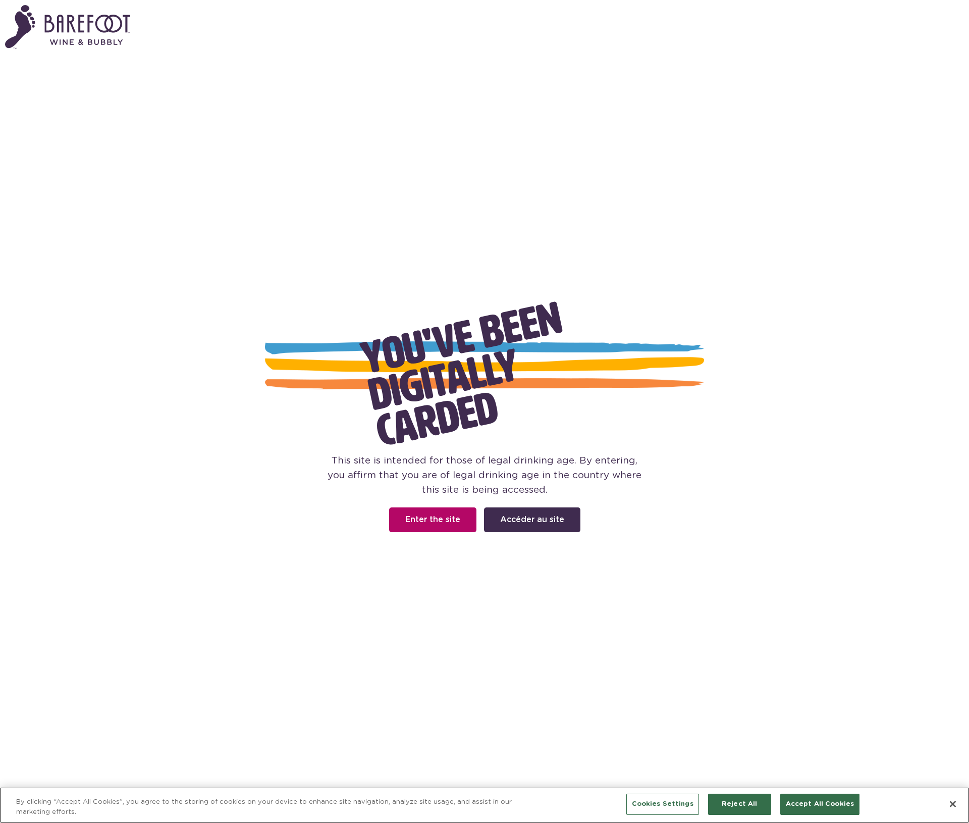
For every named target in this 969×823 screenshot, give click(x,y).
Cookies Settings (662, 804)
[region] (484, 805)
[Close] (953, 804)
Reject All (739, 804)
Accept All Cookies (820, 804)
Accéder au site (532, 520)
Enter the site (432, 520)
